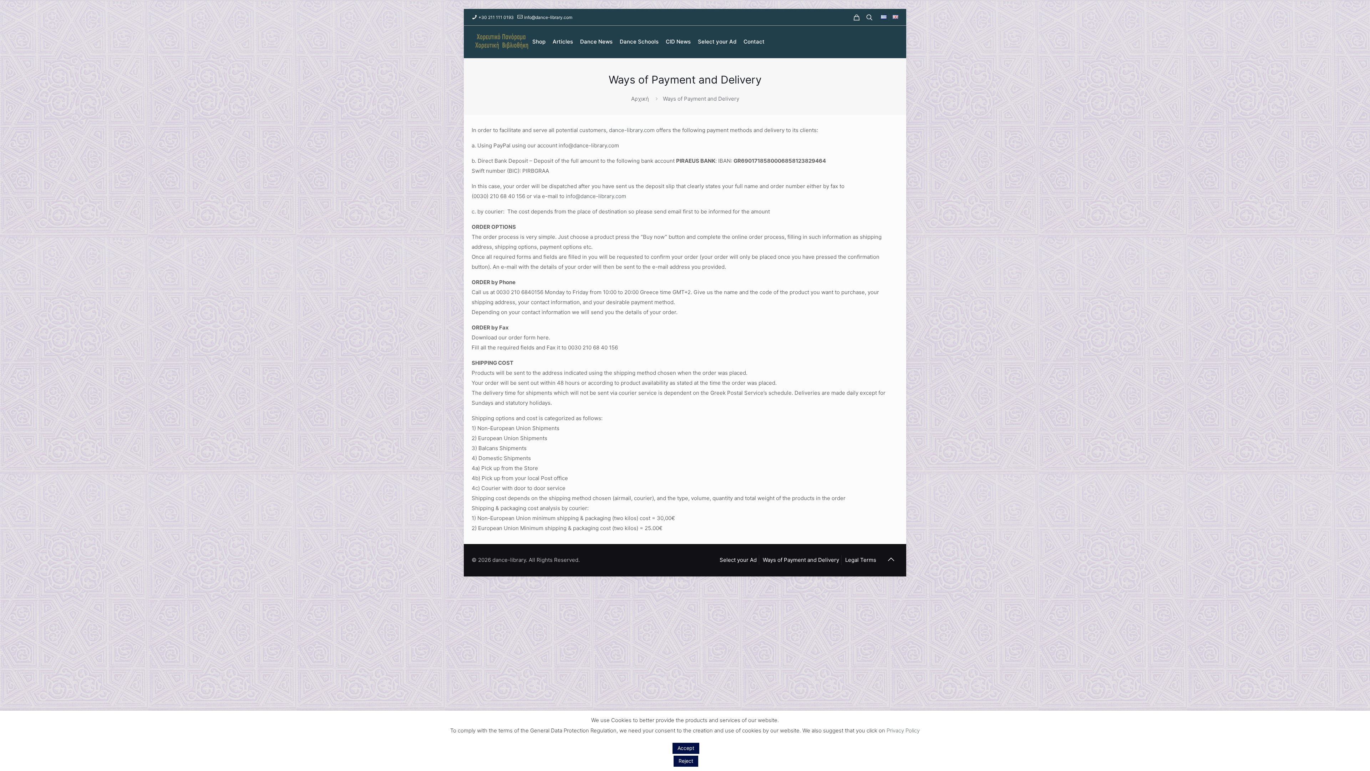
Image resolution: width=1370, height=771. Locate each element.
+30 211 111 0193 (496, 17)
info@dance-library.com (548, 17)
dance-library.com (632, 130)
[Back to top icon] (890, 559)
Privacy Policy (903, 730)
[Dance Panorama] (500, 42)
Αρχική (640, 98)
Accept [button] (686, 748)
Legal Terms (860, 559)
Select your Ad (738, 559)
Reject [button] (686, 761)
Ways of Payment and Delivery (801, 559)
